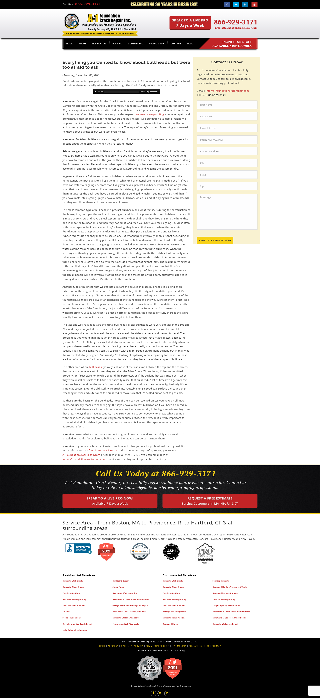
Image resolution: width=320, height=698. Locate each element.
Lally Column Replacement (75, 630)
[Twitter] (236, 4)
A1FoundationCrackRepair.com (81, 454)
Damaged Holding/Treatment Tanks (229, 587)
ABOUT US (113, 646)
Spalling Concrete (221, 581)
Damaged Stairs (170, 624)
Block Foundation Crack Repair (77, 624)
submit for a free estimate (215, 240)
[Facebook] (227, 4)
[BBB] (78, 549)
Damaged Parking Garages (225, 593)
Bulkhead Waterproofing (74, 599)
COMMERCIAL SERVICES (157, 646)
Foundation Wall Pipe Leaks (125, 624)
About (82, 43)
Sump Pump (118, 587)
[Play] (95, 91)
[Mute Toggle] (147, 91)
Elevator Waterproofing (223, 599)
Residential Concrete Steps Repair (129, 611)
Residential (99, 43)
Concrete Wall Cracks (72, 581)
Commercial (135, 43)
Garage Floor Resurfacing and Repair (130, 605)
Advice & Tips (156, 43)
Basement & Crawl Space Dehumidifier (131, 599)
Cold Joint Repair (120, 581)
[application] (126, 91)
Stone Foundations (71, 617)
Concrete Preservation (173, 617)
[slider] (155, 91)
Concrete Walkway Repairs (125, 617)
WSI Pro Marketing (175, 650)
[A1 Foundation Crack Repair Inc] (100, 23)
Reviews (117, 43)
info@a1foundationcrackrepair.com (236, 27)
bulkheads (95, 367)
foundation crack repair (103, 450)
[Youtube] (255, 4)
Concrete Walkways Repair (225, 624)
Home (69, 43)
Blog (190, 43)
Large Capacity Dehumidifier (226, 605)
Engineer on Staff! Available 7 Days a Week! (232, 43)
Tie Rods (66, 611)
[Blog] (167, 693)
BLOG (207, 646)
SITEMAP (216, 646)
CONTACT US (195, 646)
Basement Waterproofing (124, 593)
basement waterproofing (149, 114)
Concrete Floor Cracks (73, 587)
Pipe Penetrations (71, 593)
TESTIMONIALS (179, 646)
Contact (176, 43)
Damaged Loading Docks (174, 611)
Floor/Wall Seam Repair (73, 605)
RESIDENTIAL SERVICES (132, 646)
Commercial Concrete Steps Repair (229, 617)
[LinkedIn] (245, 4)
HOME (102, 646)
